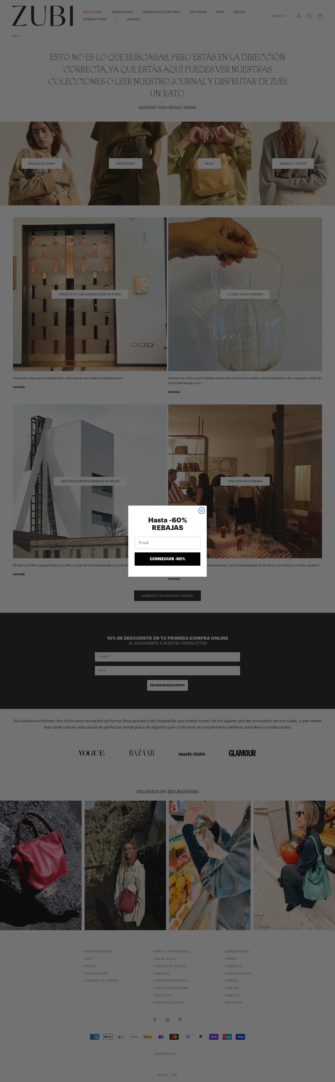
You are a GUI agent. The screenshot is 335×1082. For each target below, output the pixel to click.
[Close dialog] (202, 511)
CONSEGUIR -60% (167, 559)
